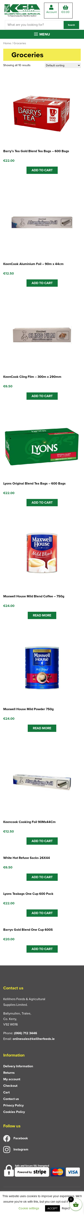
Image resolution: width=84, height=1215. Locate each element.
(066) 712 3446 (25, 1033)
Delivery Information (18, 1066)
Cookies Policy (14, 1111)
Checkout (10, 1085)
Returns (9, 1072)
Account (51, 12)
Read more (42, 615)
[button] (42, 34)
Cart (6, 1092)
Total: (65, 12)
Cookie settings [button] (29, 1208)
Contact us (11, 1099)
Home (7, 43)
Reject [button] (66, 1208)
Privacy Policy (13, 1105)
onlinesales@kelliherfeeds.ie (34, 1038)
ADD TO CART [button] (42, 170)
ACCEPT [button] (52, 1208)
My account (11, 1079)
